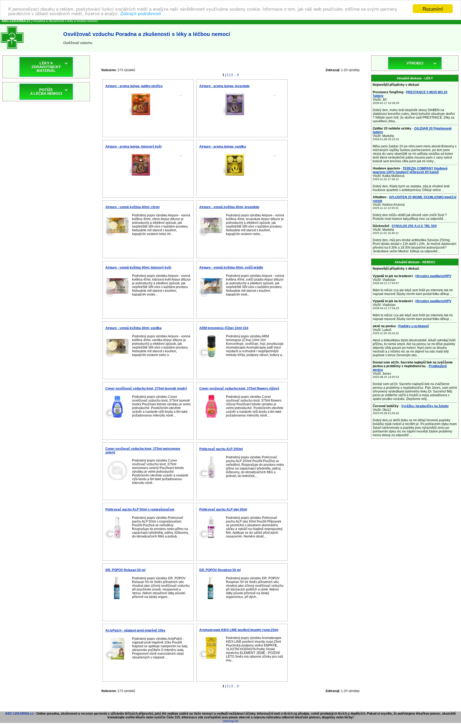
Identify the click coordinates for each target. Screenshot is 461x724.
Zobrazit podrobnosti (140, 13)
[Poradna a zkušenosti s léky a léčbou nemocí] (12, 50)
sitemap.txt (230, 721)
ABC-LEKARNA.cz (19, 713)
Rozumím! (433, 8)
